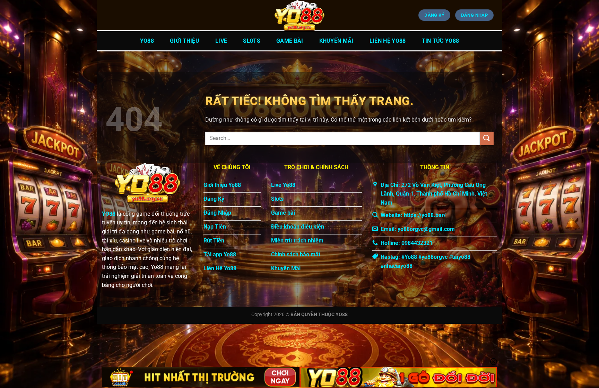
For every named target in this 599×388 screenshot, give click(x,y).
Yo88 (147, 41)
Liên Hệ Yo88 (388, 41)
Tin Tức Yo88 (440, 41)
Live (221, 41)
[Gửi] (487, 138)
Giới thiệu (184, 41)
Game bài (289, 41)
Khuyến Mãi (336, 41)
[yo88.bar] (299, 15)
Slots (251, 41)
